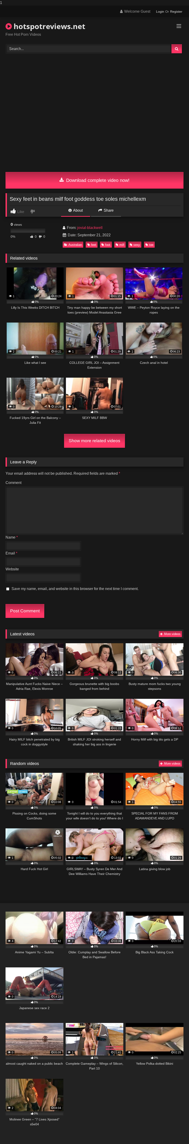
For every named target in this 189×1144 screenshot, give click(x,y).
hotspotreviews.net (48, 26)
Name (12, 537)
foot (107, 244)
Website (12, 569)
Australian (75, 244)
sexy (136, 244)
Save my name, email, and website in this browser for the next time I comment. (75, 589)
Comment (13, 483)
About (77, 210)
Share (108, 210)
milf (121, 244)
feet (93, 244)
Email (11, 553)
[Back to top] (175, 1131)
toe (151, 244)
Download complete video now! (97, 180)
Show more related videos (94, 440)
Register (176, 11)
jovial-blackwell (90, 228)
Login (160, 11)
